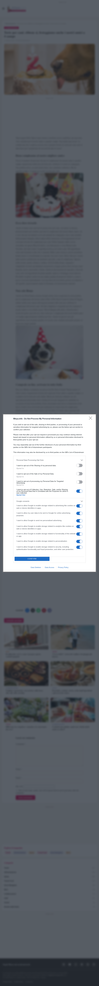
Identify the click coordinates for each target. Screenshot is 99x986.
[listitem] (49, 460)
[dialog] (49, 493)
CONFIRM (32, 559)
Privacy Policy (63, 567)
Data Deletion (36, 567)
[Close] (91, 419)
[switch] (79, 465)
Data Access (49, 567)
